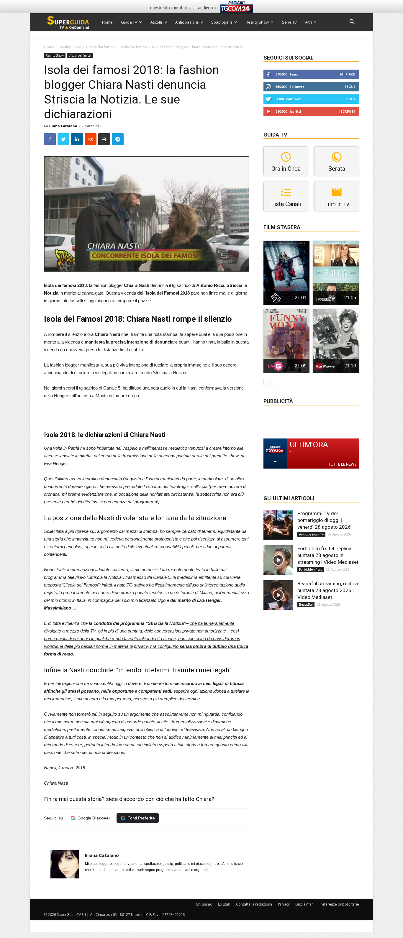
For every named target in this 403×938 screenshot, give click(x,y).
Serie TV (289, 22)
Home (107, 22)
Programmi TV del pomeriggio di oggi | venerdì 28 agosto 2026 (324, 520)
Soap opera (221, 22)
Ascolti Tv (158, 22)
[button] (352, 22)
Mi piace (347, 74)
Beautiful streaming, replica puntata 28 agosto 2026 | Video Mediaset (327, 590)
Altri (308, 22)
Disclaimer (304, 904)
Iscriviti (347, 111)
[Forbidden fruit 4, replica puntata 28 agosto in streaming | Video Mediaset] (278, 560)
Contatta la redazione (254, 904)
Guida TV (129, 22)
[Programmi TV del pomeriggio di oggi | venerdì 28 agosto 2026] (278, 525)
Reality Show (257, 22)
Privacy (284, 904)
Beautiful (306, 604)
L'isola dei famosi (100, 47)
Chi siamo (204, 904)
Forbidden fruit (310, 569)
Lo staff (224, 904)
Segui (350, 86)
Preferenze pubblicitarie (339, 904)
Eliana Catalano (63, 126)
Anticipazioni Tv (189, 22)
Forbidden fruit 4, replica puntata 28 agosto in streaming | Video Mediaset (327, 555)
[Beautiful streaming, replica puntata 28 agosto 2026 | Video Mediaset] (278, 595)
